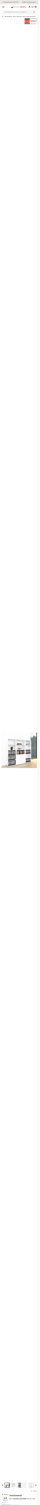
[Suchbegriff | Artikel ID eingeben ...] (34, 12)
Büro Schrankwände (29, 16)
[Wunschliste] (32, 7)
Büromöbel (8, 16)
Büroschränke (17, 16)
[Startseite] (3, 16)
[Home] (18, 7)
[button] (3, 7)
